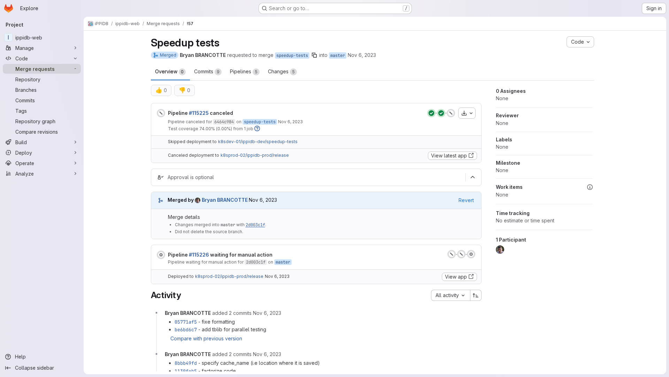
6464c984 (224, 122)
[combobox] (450, 295)
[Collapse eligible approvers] (473, 177)
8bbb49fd (186, 363)
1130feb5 (186, 371)
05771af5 (186, 322)
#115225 (199, 113)
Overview (169, 71)
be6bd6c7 (186, 329)
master (337, 55)
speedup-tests (292, 55)
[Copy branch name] (314, 55)
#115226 (199, 255)
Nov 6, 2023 (362, 55)
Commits (207, 71)
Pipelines (243, 71)
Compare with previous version (206, 338)
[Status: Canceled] (161, 113)
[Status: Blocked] (161, 255)
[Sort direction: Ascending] (476, 295)
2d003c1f (255, 225)
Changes (281, 71)
